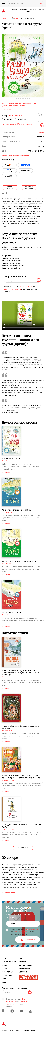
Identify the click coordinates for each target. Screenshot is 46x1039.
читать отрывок (10, 187)
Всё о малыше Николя (12, 459)
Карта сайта (23, 972)
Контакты (22, 962)
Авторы (4, 968)
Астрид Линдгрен (8, 780)
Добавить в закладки (29, 187)
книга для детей (29, 103)
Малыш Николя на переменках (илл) (19, 561)
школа (22, 106)
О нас (21, 958)
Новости (5, 965)
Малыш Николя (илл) (11, 613)
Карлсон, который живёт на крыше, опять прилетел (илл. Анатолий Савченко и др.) (22, 777)
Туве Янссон (6, 677)
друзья (4, 106)
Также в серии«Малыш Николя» (17, 124)
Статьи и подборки (9, 962)
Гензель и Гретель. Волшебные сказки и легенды (21, 727)
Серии (4, 978)
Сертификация (24, 968)
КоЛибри (33, 9)
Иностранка (23, 9)
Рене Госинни (15, 115)
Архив (4, 982)
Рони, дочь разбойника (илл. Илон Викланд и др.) (22, 826)
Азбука (14, 9)
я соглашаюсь (27, 286)
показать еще (23, 848)
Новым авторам (8, 972)
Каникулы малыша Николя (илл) (17, 510)
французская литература (11, 103)
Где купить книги (25, 965)
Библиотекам (7, 975)
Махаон (41, 9)
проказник (13, 106)
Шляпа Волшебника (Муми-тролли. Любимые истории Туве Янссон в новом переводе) (21, 673)
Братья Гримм (7, 730)
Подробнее (6, 472)
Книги (28, 11)
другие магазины (9, 176)
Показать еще (7, 109)
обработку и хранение (12, 289)
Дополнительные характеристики (15, 156)
